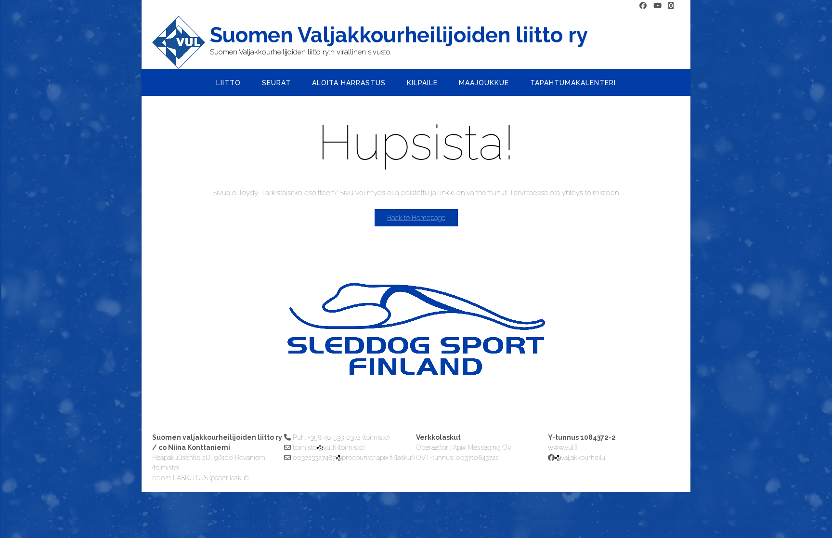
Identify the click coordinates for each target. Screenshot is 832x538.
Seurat (276, 83)
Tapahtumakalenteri (573, 83)
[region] (416, 348)
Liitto (228, 83)
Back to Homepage (416, 218)
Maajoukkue (484, 83)
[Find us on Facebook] (643, 6)
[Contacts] (671, 6)
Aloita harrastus (349, 83)
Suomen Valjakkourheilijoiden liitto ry (399, 35)
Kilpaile (422, 83)
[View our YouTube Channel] (657, 6)
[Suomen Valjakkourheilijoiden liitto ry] (181, 42)
